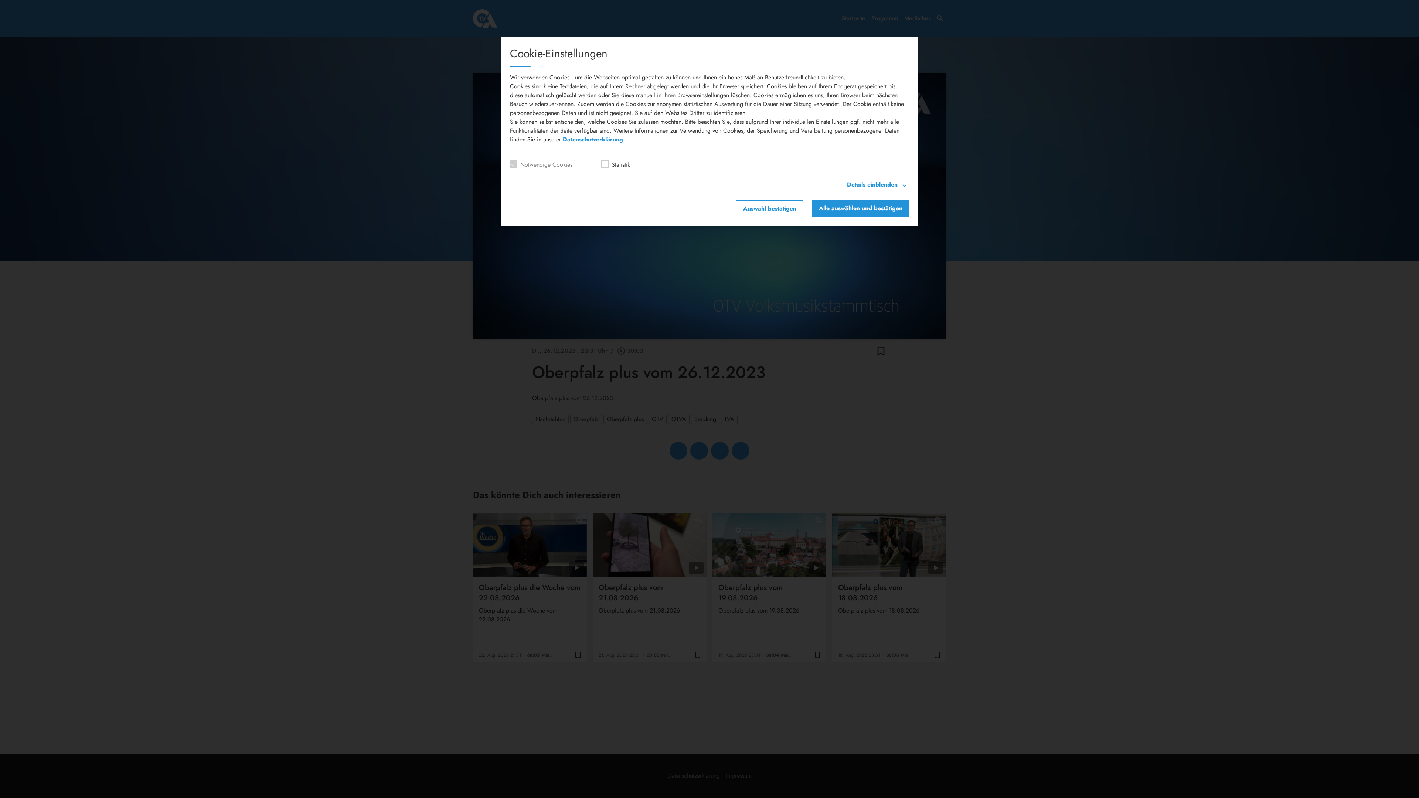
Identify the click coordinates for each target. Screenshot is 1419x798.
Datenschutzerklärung (593, 139)
